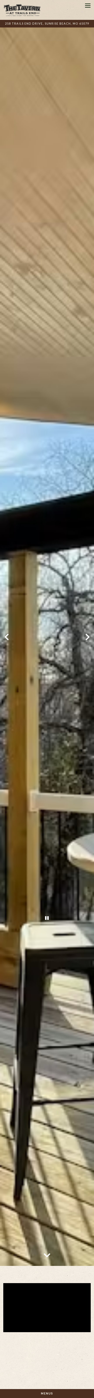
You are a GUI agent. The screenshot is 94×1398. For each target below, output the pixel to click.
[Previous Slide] (6, 637)
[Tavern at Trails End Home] (22, 10)
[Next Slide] (87, 637)
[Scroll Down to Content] (47, 1254)
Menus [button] (47, 1393)
